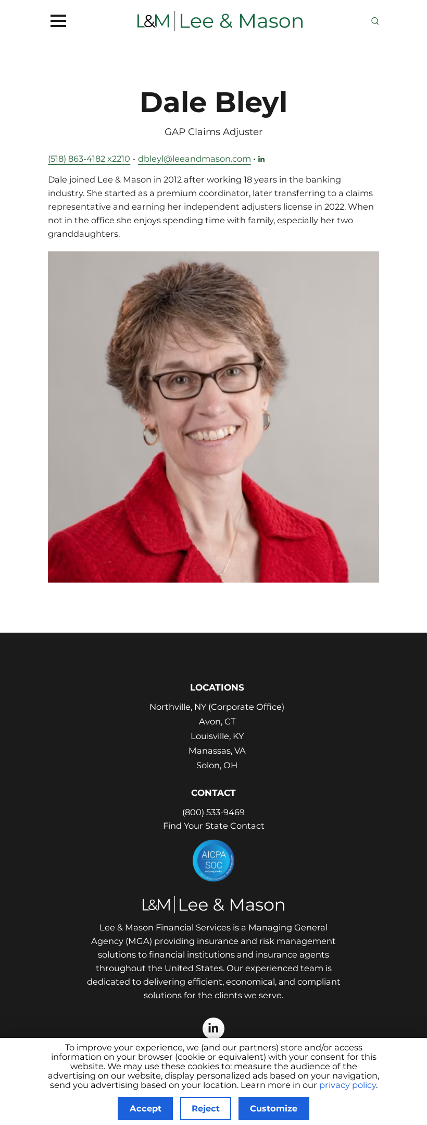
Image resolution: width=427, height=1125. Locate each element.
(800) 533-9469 (213, 812)
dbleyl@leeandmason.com (194, 158)
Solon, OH (216, 765)
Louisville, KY (217, 736)
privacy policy (347, 1085)
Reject (206, 1108)
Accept (145, 1108)
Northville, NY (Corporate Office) (216, 706)
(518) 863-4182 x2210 (89, 158)
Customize (273, 1108)
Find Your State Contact (214, 825)
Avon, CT (217, 721)
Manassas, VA (217, 750)
